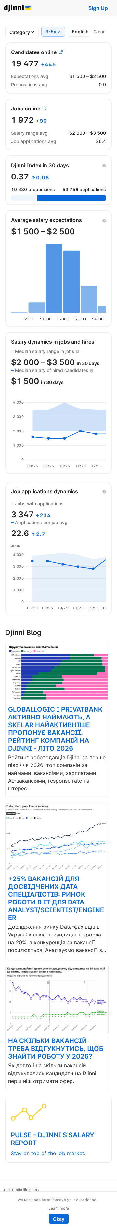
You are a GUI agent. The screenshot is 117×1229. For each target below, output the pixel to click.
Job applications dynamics (44, 491)
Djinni (18, 8)
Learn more (58, 1208)
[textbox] (19, 32)
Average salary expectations (46, 220)
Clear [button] (99, 31)
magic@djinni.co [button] (21, 1189)
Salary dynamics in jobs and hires (52, 342)
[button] (104, 165)
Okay (58, 1219)
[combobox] (19, 32)
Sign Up (98, 8)
